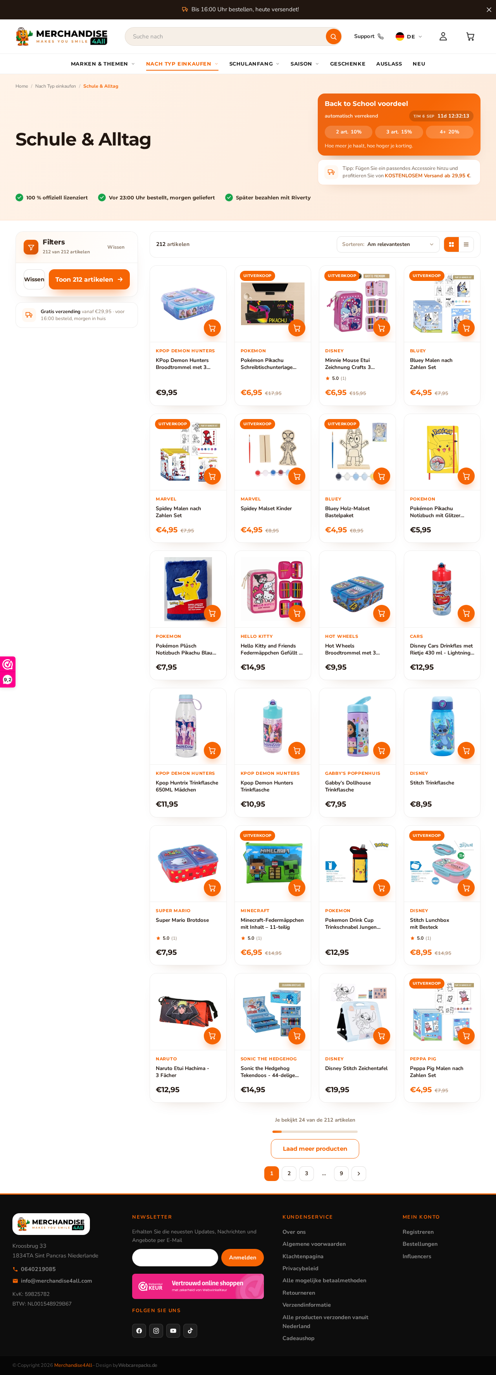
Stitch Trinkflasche (432, 782)
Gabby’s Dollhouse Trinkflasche (348, 786)
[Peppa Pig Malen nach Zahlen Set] (442, 1012)
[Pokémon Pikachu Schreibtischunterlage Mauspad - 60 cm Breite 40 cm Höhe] (273, 304)
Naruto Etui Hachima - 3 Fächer (182, 1072)
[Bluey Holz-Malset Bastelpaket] (357, 452)
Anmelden (242, 1257)
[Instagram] (156, 1331)
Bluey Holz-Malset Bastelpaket (347, 512)
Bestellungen (420, 1244)
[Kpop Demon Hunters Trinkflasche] (273, 726)
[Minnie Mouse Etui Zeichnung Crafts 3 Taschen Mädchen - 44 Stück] (357, 304)
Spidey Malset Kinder (266, 508)
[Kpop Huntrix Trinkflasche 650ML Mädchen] (188, 726)
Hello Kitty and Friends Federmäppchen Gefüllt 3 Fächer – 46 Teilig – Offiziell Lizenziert (271, 649)
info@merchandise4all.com (56, 1281)
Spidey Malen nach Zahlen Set (178, 512)
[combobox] (233, 36)
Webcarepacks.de (137, 1365)
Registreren (418, 1232)
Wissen (115, 247)
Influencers (417, 1256)
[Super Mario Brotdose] (188, 864)
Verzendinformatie (306, 1305)
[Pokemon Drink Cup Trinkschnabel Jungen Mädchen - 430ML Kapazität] (357, 864)
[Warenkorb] (470, 36)
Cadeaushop (298, 1338)
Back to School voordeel (366, 103)
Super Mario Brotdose (182, 920)
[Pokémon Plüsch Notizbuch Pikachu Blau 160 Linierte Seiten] (188, 589)
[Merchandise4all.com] (62, 36)
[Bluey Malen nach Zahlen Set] (442, 304)
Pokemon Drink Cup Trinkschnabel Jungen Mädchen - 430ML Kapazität (351, 924)
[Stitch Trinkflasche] (442, 726)
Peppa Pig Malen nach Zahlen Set (436, 1072)
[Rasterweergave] (451, 244)
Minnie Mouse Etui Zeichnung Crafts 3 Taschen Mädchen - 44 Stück (352, 364)
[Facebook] (139, 1331)
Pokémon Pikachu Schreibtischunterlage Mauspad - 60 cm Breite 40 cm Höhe (269, 364)
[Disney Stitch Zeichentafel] (357, 1012)
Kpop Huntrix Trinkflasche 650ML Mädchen (187, 786)
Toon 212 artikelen (84, 279)
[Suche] (333, 36)
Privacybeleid (300, 1268)
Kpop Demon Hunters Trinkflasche (267, 786)
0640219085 (38, 1269)
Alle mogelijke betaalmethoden (324, 1280)
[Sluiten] (489, 10)
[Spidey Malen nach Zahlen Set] (188, 452)
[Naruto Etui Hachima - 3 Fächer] (188, 1012)
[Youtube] (173, 1331)
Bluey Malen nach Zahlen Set (431, 364)
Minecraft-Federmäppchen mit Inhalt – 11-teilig (272, 924)
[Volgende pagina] (358, 1173)
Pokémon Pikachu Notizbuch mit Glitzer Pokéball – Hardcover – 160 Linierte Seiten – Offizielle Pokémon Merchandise (437, 512)
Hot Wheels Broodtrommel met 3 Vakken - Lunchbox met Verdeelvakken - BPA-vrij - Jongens (357, 649)
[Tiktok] (190, 1331)
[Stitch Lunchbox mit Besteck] (442, 864)
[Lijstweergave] (466, 244)
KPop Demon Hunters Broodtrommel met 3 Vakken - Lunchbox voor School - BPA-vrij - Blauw (187, 364)
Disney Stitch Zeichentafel (356, 1068)
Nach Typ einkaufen (55, 86)
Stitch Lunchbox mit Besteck (429, 924)
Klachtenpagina (303, 1256)
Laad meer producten (315, 1148)
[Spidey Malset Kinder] (273, 452)
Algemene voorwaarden (314, 1244)
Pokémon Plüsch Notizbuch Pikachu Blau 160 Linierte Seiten (184, 649)
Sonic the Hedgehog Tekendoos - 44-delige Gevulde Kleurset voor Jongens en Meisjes (268, 1072)
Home (22, 86)
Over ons (294, 1232)
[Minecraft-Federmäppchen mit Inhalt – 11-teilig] (273, 864)
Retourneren (298, 1293)
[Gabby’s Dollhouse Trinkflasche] (357, 726)
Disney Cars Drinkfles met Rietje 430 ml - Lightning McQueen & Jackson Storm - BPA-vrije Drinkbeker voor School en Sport (442, 649)
